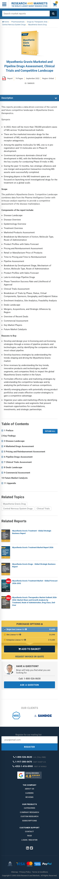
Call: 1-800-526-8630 (30, 678)
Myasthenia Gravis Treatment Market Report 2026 (32, 547)
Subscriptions (29, 821)
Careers (29, 793)
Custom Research (30, 816)
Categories (29, 808)
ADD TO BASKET (29, 648)
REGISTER (29, 747)
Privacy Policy (25, 872)
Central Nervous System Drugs (18, 508)
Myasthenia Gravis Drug (14, 504)
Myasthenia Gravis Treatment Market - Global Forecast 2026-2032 (34, 582)
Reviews (29, 797)
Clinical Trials (43, 508)
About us (29, 789)
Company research (29, 812)
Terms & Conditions (40, 872)
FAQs (29, 836)
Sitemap (14, 872)
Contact (29, 831)
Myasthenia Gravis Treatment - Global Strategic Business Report (31, 532)
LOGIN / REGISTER (29, 840)
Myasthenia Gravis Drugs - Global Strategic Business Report (34, 565)
